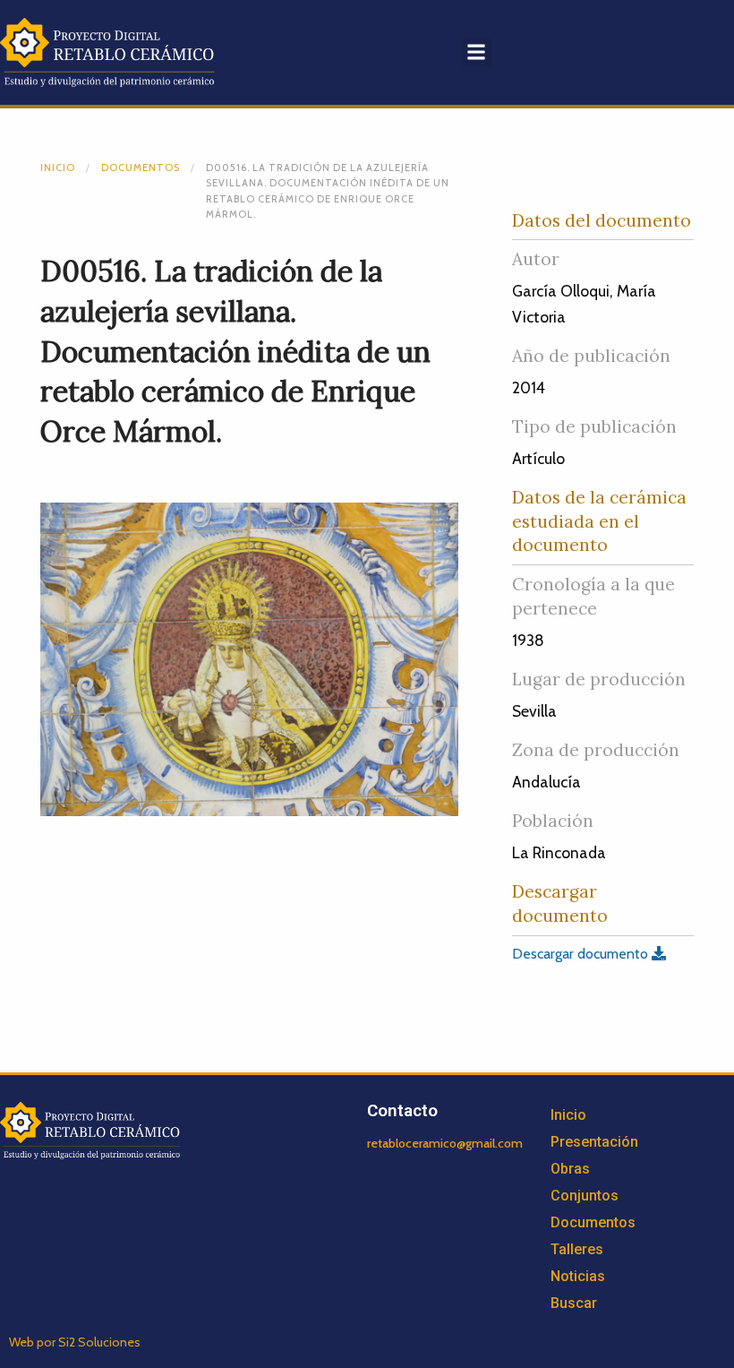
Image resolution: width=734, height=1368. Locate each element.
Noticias (577, 1276)
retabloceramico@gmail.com (445, 1143)
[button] (476, 52)
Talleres (576, 1249)
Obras (570, 1168)
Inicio (57, 167)
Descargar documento (582, 953)
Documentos (140, 167)
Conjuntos (584, 1195)
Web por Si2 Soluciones (75, 1342)
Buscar (573, 1303)
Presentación (594, 1141)
